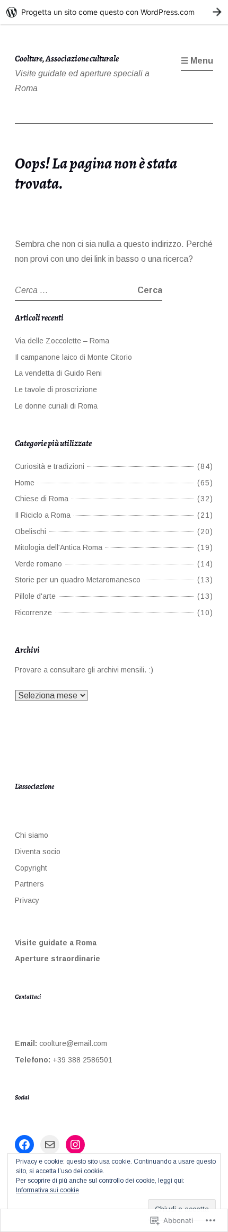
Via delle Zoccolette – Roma (62, 340)
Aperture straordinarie (57, 958)
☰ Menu (197, 60)
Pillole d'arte (35, 596)
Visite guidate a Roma (56, 942)
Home (24, 482)
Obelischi (30, 531)
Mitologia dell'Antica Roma (58, 547)
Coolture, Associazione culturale (67, 59)
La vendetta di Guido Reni (58, 373)
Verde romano (38, 564)
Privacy (27, 900)
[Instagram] (75, 1144)
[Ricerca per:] (76, 290)
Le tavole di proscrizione (56, 389)
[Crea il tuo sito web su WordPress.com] (114, 12)
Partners (29, 884)
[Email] (49, 1144)
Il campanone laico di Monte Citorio (73, 357)
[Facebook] (24, 1144)
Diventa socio (37, 851)
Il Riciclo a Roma (43, 515)
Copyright (31, 868)
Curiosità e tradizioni (49, 466)
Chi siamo (31, 835)
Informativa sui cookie (47, 1190)
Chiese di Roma (41, 498)
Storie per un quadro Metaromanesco (78, 579)
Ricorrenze (33, 612)
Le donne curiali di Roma (56, 406)
